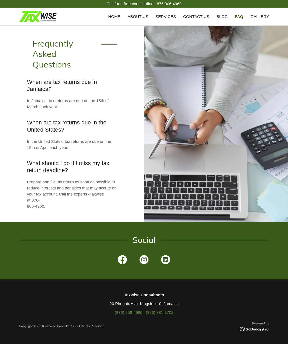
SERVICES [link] (165, 16)
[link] (38, 16)
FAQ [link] (239, 16)
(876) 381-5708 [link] (159, 312)
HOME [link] (114, 16)
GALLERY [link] (259, 16)
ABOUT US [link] (138, 16)
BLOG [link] (222, 16)
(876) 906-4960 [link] (128, 312)
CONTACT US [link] (196, 16)
